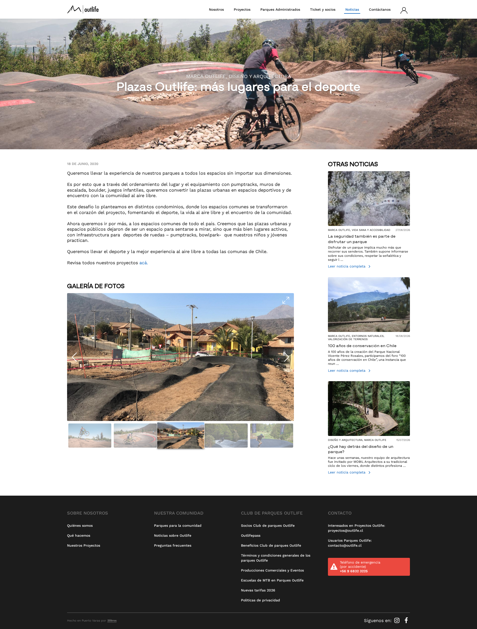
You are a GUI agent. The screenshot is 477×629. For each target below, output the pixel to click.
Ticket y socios (322, 9)
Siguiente (286, 357)
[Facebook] (406, 620)
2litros (112, 620)
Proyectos (242, 9)
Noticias (352, 9)
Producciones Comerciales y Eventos (272, 570)
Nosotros (216, 9)
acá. (143, 262)
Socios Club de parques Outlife (268, 525)
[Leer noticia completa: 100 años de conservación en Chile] (369, 325)
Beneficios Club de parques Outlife (271, 545)
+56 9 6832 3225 (354, 571)
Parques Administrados (280, 9)
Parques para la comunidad (177, 525)
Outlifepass (250, 535)
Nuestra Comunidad (178, 513)
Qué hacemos (78, 535)
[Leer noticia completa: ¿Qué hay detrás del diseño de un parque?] (369, 428)
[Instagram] (397, 620)
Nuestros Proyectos (83, 545)
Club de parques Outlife (272, 513)
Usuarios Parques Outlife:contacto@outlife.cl (350, 542)
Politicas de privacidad (260, 600)
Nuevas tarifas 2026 (258, 590)
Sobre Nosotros (87, 513)
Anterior (75, 357)
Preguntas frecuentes (172, 545)
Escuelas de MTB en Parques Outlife (272, 580)
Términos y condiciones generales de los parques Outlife (275, 557)
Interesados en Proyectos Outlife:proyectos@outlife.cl (356, 528)
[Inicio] (83, 9)
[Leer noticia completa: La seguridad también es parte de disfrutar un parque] (369, 220)
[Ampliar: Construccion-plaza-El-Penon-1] (180, 357)
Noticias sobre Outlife (172, 535)
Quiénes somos (80, 525)
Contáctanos (380, 9)
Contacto (340, 513)
